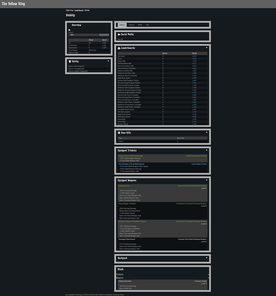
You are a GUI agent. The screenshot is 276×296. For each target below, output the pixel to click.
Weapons (119, 278)
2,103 (194, 107)
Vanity (75, 61)
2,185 (194, 124)
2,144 (194, 112)
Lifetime (122, 25)
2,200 (194, 102)
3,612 (194, 68)
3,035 (194, 117)
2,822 (194, 97)
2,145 (194, 119)
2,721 (194, 83)
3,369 (194, 80)
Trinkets (119, 275)
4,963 (104, 43)
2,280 (194, 73)
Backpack (122, 258)
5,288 (104, 48)
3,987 (194, 109)
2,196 (194, 90)
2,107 (194, 92)
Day (147, 25)
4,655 (194, 95)
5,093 (194, 66)
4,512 (194, 58)
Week (140, 25)
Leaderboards (79, 10)
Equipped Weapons (127, 180)
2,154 (194, 61)
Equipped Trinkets (127, 150)
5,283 (104, 45)
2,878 (194, 78)
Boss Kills (125, 133)
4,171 (194, 63)
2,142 (194, 114)
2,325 (194, 71)
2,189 (194, 88)
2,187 (194, 100)
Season (131, 25)
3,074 (194, 56)
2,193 (194, 105)
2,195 (194, 85)
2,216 (194, 75)
